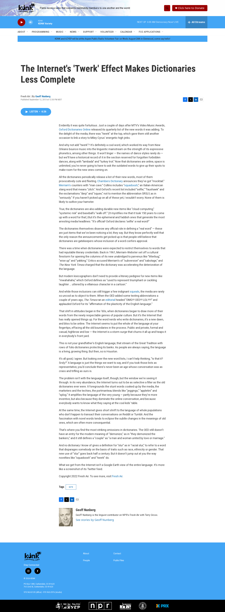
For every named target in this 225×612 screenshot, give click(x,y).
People (86, 560)
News (73, 32)
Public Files (118, 560)
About (21, 32)
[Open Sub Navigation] (27, 32)
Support (88, 32)
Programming (40, 32)
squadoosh (131, 185)
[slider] (35, 22)
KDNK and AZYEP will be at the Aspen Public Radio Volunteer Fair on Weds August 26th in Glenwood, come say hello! (112, 39)
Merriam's (65, 185)
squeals (134, 291)
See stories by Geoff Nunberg (95, 520)
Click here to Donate (191, 8)
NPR (71, 487)
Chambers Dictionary (110, 181)
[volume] (30, 22)
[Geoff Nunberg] (66, 517)
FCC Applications (149, 32)
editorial (110, 299)
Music (59, 32)
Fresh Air (117, 476)
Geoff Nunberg (43, 96)
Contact (117, 553)
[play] (21, 22)
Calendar (126, 32)
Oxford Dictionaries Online (74, 129)
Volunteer (107, 32)
